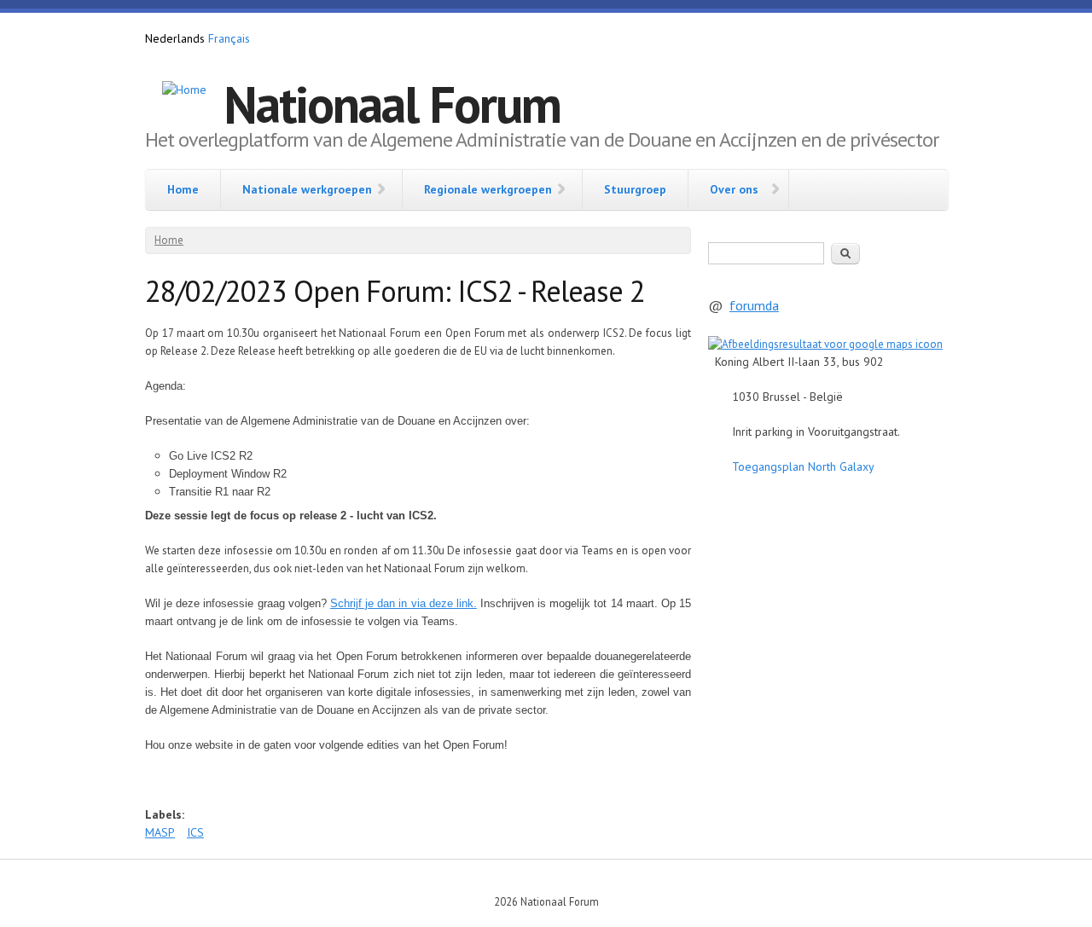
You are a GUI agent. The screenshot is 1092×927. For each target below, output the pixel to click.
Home (183, 189)
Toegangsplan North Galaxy (803, 466)
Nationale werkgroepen (307, 189)
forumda (754, 305)
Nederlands (175, 38)
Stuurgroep (635, 189)
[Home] (184, 90)
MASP (160, 832)
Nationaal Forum (392, 104)
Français (229, 38)
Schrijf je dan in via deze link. (403, 603)
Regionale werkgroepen (488, 189)
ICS (195, 832)
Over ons (734, 189)
